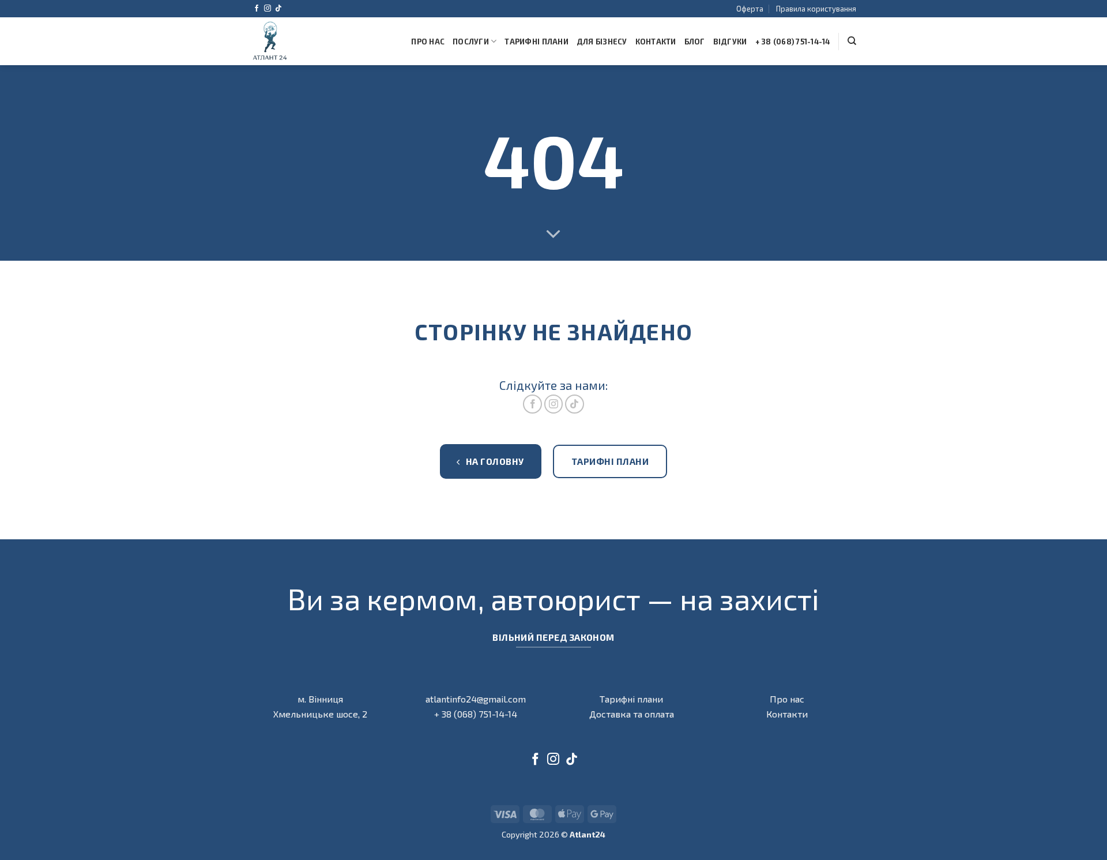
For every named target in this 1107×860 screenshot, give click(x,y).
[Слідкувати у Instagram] (267, 9)
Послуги (471, 41)
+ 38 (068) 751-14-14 (792, 41)
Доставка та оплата (631, 713)
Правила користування (816, 8)
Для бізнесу (602, 41)
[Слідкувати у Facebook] (256, 9)
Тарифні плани (536, 41)
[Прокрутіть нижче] (553, 235)
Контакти (655, 41)
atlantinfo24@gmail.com (476, 698)
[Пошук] (852, 41)
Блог (694, 41)
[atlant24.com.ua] (271, 41)
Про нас (428, 41)
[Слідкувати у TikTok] (278, 9)
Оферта (749, 8)
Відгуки (730, 41)
